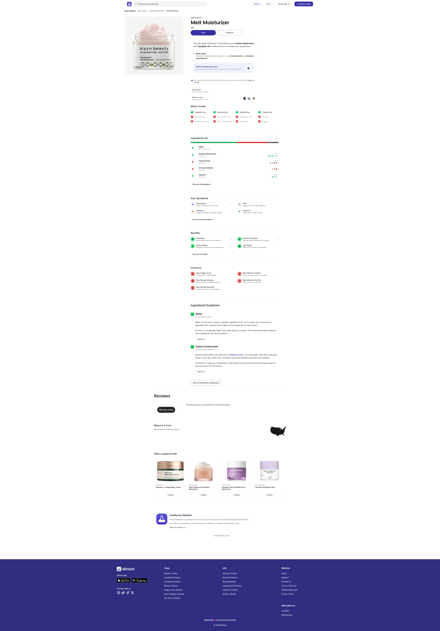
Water (198, 314)
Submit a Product (230, 590)
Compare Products (172, 581)
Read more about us (178, 527)
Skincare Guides (230, 573)
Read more (201, 339)
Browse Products (230, 577)
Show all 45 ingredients (201, 184)
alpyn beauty (142, 11)
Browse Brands (229, 581)
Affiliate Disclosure (289, 590)
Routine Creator (171, 573)
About (284, 573)
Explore (257, 4)
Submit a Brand (229, 594)
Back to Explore (130, 11)
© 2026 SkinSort (220, 625)
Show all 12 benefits (200, 254)
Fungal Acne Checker (173, 590)
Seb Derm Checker (172, 598)
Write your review (166, 410)
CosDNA (285, 611)
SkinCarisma (286, 615)
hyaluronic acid (236, 355)
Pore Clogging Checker (174, 594)
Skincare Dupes (171, 586)
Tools (268, 4)
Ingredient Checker (172, 577)
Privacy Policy (287, 594)
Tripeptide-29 (203, 46)
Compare (229, 33)
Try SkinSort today (304, 4)
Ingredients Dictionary (232, 586)
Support (284, 577)
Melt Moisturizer (172, 11)
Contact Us (286, 581)
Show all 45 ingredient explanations (206, 383)
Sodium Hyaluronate (245, 43)
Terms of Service (288, 586)
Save (203, 33)
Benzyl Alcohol (236, 56)
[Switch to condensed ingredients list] (277, 138)
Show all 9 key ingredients (202, 219)
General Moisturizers (156, 11)
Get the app (282, 4)
